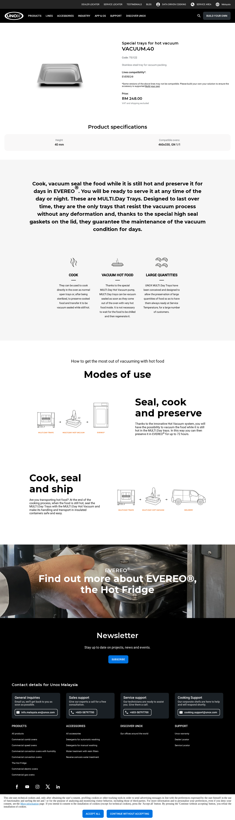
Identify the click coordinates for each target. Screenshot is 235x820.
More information (29, 803)
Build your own (152, 86)
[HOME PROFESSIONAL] (15, 16)
